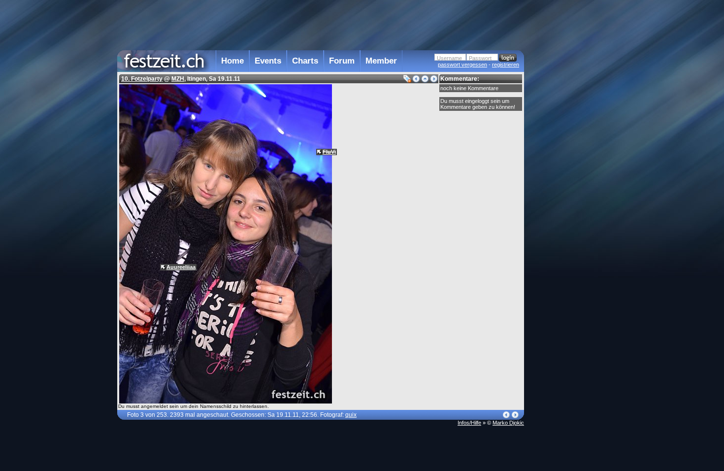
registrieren (505, 64)
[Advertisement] (567, 198)
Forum (342, 61)
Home (232, 61)
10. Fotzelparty (142, 78)
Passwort (480, 58)
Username (449, 58)
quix (351, 414)
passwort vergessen (462, 64)
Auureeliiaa (181, 267)
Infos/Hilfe (469, 423)
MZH (177, 78)
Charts (305, 61)
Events (268, 61)
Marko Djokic (508, 423)
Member (381, 61)
